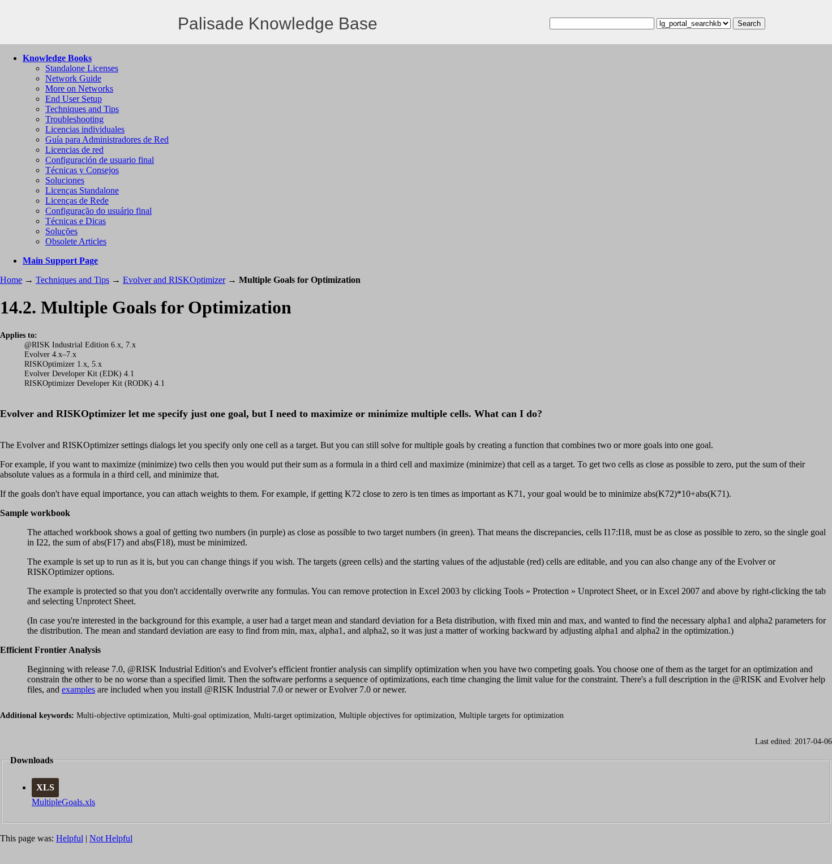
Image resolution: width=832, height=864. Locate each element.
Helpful (69, 838)
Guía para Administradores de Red (107, 139)
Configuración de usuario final (99, 160)
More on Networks (79, 88)
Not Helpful (110, 838)
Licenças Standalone (82, 190)
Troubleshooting (74, 119)
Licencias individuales (85, 129)
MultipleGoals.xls (63, 802)
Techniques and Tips (82, 109)
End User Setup (73, 99)
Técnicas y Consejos (82, 170)
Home (11, 280)
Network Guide (73, 78)
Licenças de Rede (77, 200)
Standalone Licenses (81, 68)
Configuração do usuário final (98, 211)
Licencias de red (74, 149)
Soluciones (64, 180)
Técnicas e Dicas (75, 221)
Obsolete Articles (75, 241)
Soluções (61, 231)
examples (78, 689)
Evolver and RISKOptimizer (174, 280)
